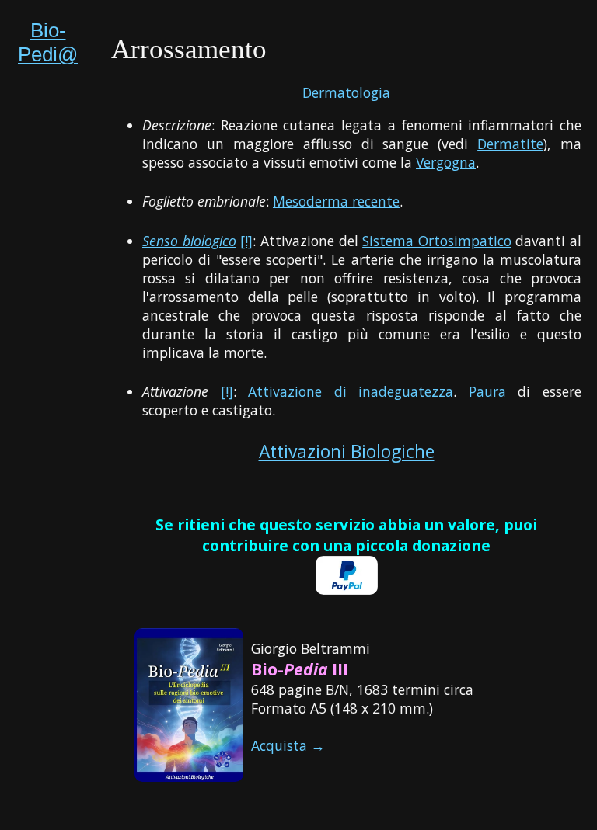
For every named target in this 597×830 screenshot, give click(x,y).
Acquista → (288, 745)
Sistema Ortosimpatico (436, 240)
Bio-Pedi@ (48, 42)
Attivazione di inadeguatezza (350, 391)
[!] (246, 240)
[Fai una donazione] (347, 589)
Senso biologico (189, 240)
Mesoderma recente (336, 201)
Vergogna (446, 162)
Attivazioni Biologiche (347, 451)
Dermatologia (346, 92)
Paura (487, 391)
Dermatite (510, 143)
